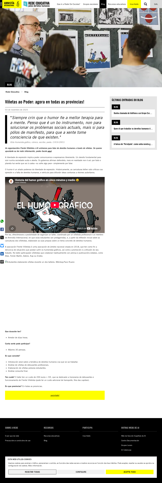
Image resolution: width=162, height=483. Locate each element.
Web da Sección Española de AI (133, 436)
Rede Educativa (12, 91)
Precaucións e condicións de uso (17, 440)
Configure (81, 472)
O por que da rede (12, 436)
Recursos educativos (51, 436)
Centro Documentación (130, 440)
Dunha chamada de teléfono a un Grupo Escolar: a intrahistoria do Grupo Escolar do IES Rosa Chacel (134, 113)
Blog (26, 91)
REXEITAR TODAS (32, 472)
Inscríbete (134, 4)
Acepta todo (130, 472)
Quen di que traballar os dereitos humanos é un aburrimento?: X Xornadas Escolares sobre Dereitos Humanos (134, 128)
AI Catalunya (126, 450)
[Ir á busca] (145, 4)
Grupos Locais (126, 445)
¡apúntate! (54, 395)
